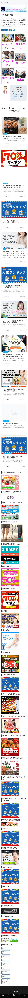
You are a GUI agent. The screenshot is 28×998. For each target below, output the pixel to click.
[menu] (26, 2)
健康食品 (5, 133)
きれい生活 (4, 960)
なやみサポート (5, 972)
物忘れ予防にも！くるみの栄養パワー (13, 136)
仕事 (4, 217)
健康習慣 (4, 976)
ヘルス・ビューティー (7, 453)
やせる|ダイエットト (5, 964)
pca (3, 948)
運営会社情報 (6, 420)
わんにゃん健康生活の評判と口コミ (5, 981)
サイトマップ (4, 988)
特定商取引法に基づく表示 (10, 423)
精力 (3, 968)
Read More (7, 145)
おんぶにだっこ (5, 952)
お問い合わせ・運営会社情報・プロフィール (17, 96)
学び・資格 (5, 183)
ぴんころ (4, 956)
